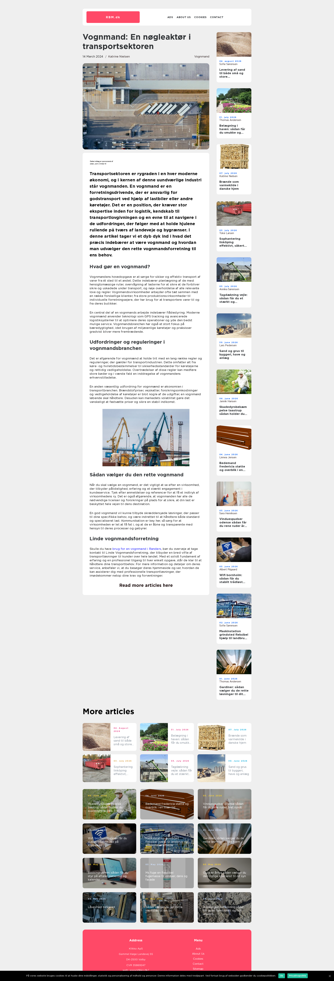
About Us (184, 17)
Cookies (200, 17)
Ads (170, 17)
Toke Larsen (226, 233)
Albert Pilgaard (228, 569)
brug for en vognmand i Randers (136, 549)
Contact (216, 17)
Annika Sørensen (229, 289)
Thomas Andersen (230, 120)
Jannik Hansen (227, 401)
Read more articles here (146, 585)
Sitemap (198, 968)
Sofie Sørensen (228, 64)
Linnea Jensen (227, 457)
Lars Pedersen (228, 345)
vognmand (201, 56)
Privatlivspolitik (297, 975)
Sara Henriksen (228, 513)
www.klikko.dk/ (139, 970)
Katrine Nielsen (119, 56)
